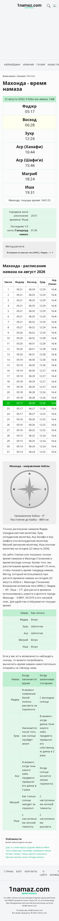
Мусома (9, 857)
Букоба (17, 857)
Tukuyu (24, 853)
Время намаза (9, 76)
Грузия (41, 64)
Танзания (21, 76)
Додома (31, 847)
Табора (17, 853)
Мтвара (32, 857)
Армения (28, 64)
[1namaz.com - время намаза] (29, 6)
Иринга (32, 853)
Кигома (9, 853)
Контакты (31, 871)
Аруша (23, 847)
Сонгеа (25, 857)
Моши (48, 850)
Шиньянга (41, 853)
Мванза (39, 847)
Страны (8, 871)
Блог (19, 871)
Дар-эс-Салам (12, 847)
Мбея (46, 847)
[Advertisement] (29, 36)
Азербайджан (12, 64)
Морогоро (17, 850)
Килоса (40, 857)
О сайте (43, 873)
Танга (8, 850)
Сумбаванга (38, 850)
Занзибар (27, 850)
